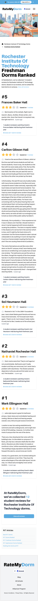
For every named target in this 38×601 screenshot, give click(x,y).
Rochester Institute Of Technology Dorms (17, 44)
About (19, 585)
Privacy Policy (19, 593)
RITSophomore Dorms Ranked (12, 543)
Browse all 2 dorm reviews (12, 335)
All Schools (19, 581)
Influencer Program (19, 589)
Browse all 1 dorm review (12, 133)
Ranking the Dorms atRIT (10, 546)
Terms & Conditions (9, 593)
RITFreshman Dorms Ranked (12, 540)
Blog (19, 577)
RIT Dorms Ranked (9, 537)
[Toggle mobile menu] (34, 9)
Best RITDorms (7, 534)
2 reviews (30, 307)
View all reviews (23, 87)
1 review (30, 107)
